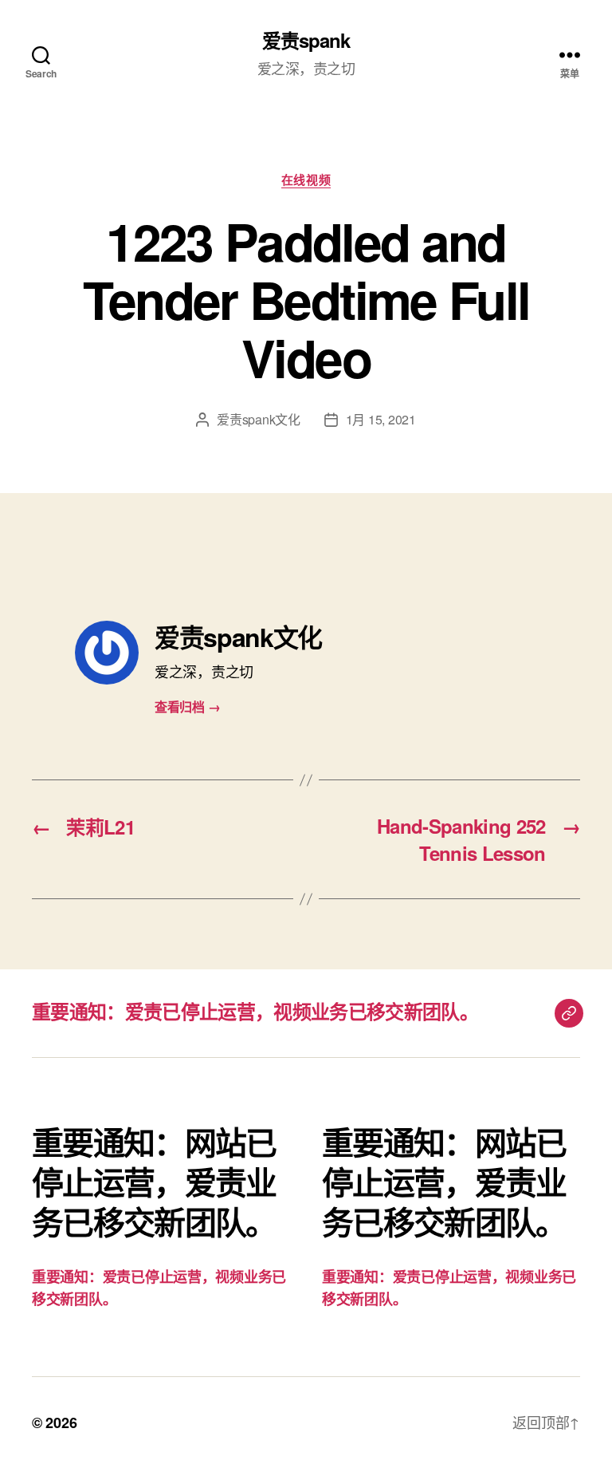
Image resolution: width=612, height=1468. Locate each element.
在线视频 (306, 180)
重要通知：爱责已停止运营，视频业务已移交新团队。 (255, 1010)
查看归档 (187, 706)
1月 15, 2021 (381, 419)
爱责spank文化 (258, 419)
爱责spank (306, 39)
